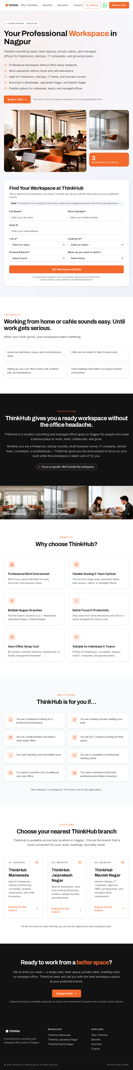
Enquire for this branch (17, 909)
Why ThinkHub (29, 5)
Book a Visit (15, 99)
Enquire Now (65, 993)
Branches (63, 5)
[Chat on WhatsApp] (105, 5)
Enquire (96, 1048)
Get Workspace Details (66, 269)
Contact (77, 5)
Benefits (47, 5)
